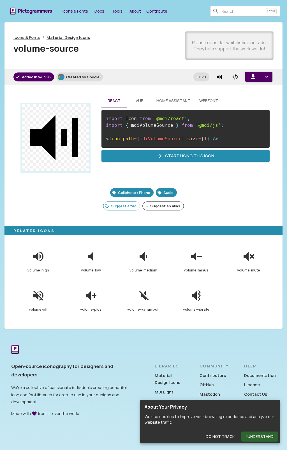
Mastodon (210, 394)
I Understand (260, 436)
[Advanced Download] (266, 77)
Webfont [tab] (208, 100)
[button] (201, 76)
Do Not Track (220, 436)
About (135, 11)
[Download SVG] (253, 77)
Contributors (213, 375)
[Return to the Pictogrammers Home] (15, 350)
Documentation (260, 375)
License (252, 384)
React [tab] (114, 100)
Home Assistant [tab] (173, 100)
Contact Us (255, 394)
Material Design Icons (68, 37)
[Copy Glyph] (219, 77)
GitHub (207, 384)
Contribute (156, 11)
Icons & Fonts (75, 11)
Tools (117, 11)
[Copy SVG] (235, 77)
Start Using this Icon (189, 156)
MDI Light (164, 392)
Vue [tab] (139, 100)
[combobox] (242, 11)
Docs (99, 11)
